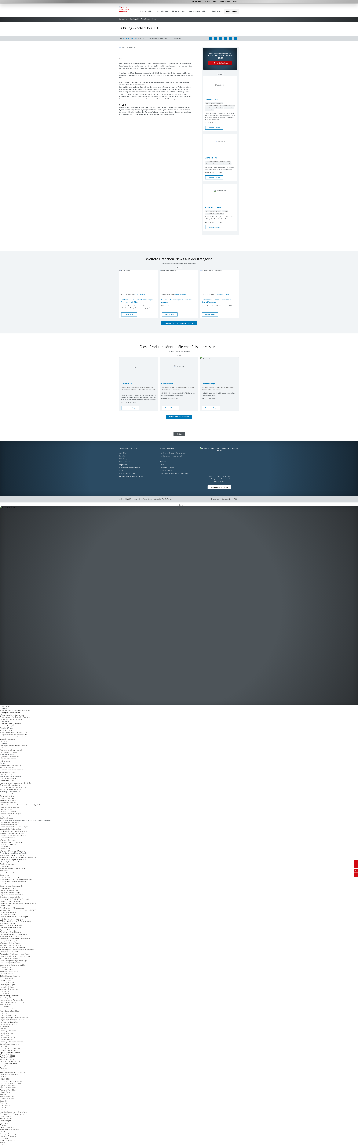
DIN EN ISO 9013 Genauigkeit (10, 901)
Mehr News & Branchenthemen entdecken (179, 323)
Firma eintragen (196, 1)
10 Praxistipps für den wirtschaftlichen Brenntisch (17, 949)
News (215, 1)
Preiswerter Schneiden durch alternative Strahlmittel (18, 857)
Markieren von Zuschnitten (9, 1022)
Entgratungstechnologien (8, 1015)
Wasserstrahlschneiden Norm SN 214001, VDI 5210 (18, 910)
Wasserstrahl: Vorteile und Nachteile (12, 851)
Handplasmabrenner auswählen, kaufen (13, 831)
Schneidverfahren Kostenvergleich (11, 886)
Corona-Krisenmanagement (9, 1044)
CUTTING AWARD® (7, 1099)
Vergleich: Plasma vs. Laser (9, 890)
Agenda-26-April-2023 (8, 1088)
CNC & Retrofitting (6, 969)
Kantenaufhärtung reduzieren (10, 807)
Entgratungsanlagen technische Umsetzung (14, 1017)
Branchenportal (134, 19)
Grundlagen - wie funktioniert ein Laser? (14, 745)
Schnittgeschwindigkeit (7, 798)
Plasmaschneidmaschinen (8, 825)
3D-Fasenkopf (5, 1006)
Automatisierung (5, 967)
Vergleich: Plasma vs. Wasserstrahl (11, 895)
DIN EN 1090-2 (5, 906)
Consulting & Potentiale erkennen (11, 1042)
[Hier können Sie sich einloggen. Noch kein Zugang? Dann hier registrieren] (356, 862)
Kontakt (122, 456)
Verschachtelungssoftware (9, 989)
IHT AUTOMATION (130, 38)
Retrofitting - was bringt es (9, 971)
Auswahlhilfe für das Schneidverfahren (13, 881)
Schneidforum (123, 19)
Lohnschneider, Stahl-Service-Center (12, 1002)
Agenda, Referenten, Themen (10, 1053)
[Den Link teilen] (235, 38)
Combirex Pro (211, 158)
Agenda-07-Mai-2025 (7, 1057)
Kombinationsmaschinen (8, 923)
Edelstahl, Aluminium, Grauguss (10, 813)
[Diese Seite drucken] (210, 38)
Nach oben (357, 875)
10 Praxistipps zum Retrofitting (10, 976)
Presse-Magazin (145, 19)
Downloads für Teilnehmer (9, 1074)
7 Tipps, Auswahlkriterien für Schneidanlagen (15, 921)
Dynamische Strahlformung (9, 757)
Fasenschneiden (5, 1004)
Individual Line (211, 100)
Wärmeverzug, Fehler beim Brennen (12, 715)
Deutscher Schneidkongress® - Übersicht (174, 473)
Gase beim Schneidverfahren (10, 785)
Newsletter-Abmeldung (8, 1136)
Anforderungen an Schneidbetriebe (12, 908)
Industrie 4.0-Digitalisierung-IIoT (11, 958)
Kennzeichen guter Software (9, 996)
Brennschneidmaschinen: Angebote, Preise (14, 737)
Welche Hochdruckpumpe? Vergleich (12, 855)
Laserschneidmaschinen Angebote (11, 770)
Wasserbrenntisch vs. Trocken (10, 943)
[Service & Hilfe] (356, 871)
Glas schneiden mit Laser (8, 759)
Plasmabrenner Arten (7, 781)
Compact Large (208, 384)
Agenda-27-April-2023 (8, 1090)
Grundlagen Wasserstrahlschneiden (12, 842)
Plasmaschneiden (6, 774)
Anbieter (163, 459)
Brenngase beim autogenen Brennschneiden (15, 710)
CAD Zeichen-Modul (7, 982)
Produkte (163, 462)
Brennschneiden (5, 706)
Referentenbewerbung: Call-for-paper (12, 1072)
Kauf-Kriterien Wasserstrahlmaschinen (13, 868)
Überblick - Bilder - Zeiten (9, 1050)
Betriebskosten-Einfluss (8, 888)
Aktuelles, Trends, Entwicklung (10, 765)
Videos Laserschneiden (7, 772)
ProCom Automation (180, 294)
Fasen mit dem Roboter (8, 1009)
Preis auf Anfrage (214, 127)
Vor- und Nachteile (6, 974)
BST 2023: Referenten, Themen (11, 1083)
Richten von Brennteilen (8, 1024)
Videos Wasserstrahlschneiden (10, 873)
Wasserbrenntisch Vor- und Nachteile (12, 947)
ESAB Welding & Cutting (222, 294)
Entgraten (3, 1013)
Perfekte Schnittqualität (8, 800)
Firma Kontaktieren (221, 63)
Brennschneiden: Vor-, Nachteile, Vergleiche (15, 717)
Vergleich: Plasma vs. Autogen (10, 892)
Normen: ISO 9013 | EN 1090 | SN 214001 (15, 899)
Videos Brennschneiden (8, 739)
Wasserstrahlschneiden (7, 840)
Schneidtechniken (6, 991)
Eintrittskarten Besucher (8, 1066)
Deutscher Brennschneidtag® (10, 1061)
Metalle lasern (5, 761)
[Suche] (356, 866)
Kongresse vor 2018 (7, 1096)
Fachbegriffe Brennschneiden (10, 713)
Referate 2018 (5, 1094)
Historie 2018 (5, 1092)
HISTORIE (3, 1077)
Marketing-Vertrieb (6, 1033)
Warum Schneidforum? (127, 473)
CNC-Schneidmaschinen (8, 914)
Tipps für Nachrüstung (7, 930)
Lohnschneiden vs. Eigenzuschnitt (11, 1000)
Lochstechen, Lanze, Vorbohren (10, 724)
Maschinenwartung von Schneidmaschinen (14, 934)
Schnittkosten (4, 866)
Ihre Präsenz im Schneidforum (129, 468)
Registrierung (123, 465)
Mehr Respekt (4, 1035)
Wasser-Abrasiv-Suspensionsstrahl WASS (14, 860)
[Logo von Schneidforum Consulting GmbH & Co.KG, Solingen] (125, 9)
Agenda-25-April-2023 (8, 1085)
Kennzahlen (4, 870)
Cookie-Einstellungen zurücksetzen (131, 476)
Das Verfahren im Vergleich (9, 822)
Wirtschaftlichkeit (6, 730)
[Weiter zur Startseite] (179, 605)
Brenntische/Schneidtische (9, 941)
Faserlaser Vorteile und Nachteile (11, 750)
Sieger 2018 (4, 1101)
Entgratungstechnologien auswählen (12, 1020)
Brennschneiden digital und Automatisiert (14, 732)
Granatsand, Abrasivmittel (8, 844)
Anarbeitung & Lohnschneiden (10, 998)
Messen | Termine (225, 1)
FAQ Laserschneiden (7, 767)
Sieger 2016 (4, 1103)
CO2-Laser (3, 748)
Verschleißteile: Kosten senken (10, 829)
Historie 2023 (5, 1079)
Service (235, 1)
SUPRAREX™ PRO (213, 208)
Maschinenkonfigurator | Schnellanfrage (173, 453)
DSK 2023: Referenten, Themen (11, 1081)
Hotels (2, 1070)
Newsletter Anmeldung (167, 468)
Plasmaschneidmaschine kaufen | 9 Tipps (14, 827)
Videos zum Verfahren (7, 838)
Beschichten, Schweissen (8, 811)
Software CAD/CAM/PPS (8, 980)
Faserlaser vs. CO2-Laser (8, 752)
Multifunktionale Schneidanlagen (11, 925)
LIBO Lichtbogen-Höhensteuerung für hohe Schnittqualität (20, 805)
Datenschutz (226, 499)
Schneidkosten (5, 884)
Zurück (179, 434)
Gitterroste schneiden (7, 816)
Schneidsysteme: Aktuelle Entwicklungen (14, 917)
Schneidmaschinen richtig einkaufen (12, 936)
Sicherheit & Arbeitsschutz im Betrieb (13, 787)
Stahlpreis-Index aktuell (8, 912)
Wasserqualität (5, 846)
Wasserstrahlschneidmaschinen (10, 928)
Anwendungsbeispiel (7, 978)
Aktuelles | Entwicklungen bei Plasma (12, 833)
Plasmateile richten (6, 809)
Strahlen (3, 1028)
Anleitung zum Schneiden (8, 778)
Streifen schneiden (6, 818)
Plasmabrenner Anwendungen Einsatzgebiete (15, 783)
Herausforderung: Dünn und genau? (12, 726)
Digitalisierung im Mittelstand (10, 963)
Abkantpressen (5, 1026)
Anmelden (207, 1)
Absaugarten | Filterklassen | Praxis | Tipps (14, 954)
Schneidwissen (5, 875)
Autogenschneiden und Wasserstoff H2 (13, 734)
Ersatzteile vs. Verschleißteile (10, 897)
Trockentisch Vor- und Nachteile (11, 945)
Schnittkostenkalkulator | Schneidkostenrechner (16, 879)
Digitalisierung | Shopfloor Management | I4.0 (15, 956)
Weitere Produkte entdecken (179, 416)
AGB (235, 499)
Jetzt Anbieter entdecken (219, 487)
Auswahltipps (4, 993)
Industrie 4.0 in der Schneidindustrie (12, 965)
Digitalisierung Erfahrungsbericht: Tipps (13, 960)
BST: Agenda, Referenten (8, 1064)
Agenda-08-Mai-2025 (7, 1059)
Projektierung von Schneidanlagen (11, 919)
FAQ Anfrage (123, 459)
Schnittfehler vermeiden (8, 802)
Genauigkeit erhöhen (7, 796)
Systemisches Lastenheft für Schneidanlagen (15, 938)
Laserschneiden (5, 741)
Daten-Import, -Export (7, 985)
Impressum (215, 499)
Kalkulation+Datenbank (8, 987)
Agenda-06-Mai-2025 (7, 1055)
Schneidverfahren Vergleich (9, 877)
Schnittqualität (5, 849)
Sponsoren (3, 1068)
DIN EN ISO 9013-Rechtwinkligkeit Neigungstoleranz (18, 903)
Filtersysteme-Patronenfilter (9, 952)
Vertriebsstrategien (6, 1039)
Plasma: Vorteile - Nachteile (9, 794)
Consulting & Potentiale (8, 1031)
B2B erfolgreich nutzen (8, 1037)
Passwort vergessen (7, 1127)
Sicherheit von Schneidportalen (10, 932)
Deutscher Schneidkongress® (10, 1048)
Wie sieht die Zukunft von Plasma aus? (13, 835)
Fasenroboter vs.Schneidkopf (9, 1011)
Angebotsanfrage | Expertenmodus (171, 456)
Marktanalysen (5, 1046)
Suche (121, 470)
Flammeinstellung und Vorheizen (11, 719)
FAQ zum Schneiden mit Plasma (11, 789)
